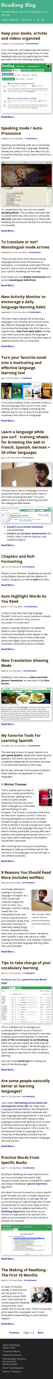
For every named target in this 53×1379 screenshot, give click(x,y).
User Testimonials (13, 1367)
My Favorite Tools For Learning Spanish (21, 738)
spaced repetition (37, 1183)
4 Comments (34, 252)
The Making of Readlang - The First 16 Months (24, 1272)
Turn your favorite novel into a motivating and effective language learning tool (23, 365)
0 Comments (32, 43)
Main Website (10, 19)
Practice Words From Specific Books (20, 1160)
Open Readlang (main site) (11, 1346)
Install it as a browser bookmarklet (27, 533)
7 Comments (31, 138)
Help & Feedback (12, 1355)
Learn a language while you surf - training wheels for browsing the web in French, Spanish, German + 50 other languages (25, 442)
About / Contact (12, 1371)
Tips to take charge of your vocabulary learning (26, 965)
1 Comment (26, 378)
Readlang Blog (18, 5)
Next (41, 1332)
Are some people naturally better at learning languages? (25, 1086)
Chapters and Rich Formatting (18, 559)
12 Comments (31, 606)
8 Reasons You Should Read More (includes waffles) (26, 875)
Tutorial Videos (11, 1351)
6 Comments (28, 1096)
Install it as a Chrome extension (25, 526)
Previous (14, 1332)
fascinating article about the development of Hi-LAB (24, 1104)
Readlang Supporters (13, 1211)
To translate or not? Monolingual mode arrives (25, 244)
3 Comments (34, 745)
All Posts (26, 19)
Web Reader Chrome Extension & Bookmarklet (14, 1361)
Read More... (8, 116)
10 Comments (29, 671)
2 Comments (27, 457)
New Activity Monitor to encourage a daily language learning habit (23, 302)
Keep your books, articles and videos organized (24, 36)
